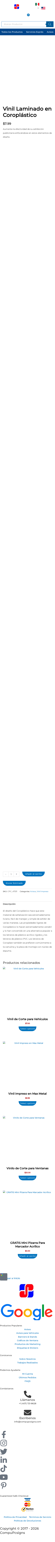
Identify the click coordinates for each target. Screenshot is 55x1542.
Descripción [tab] (9, 904)
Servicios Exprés (34, 32)
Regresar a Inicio (10, 1278)
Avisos (50, 32)
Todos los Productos (12, 32)
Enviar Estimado (14, 883)
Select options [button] (27, 1029)
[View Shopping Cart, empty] (26, 17)
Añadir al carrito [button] (27, 1256)
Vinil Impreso (42, 891)
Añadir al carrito (33, 874)
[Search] (50, 24)
